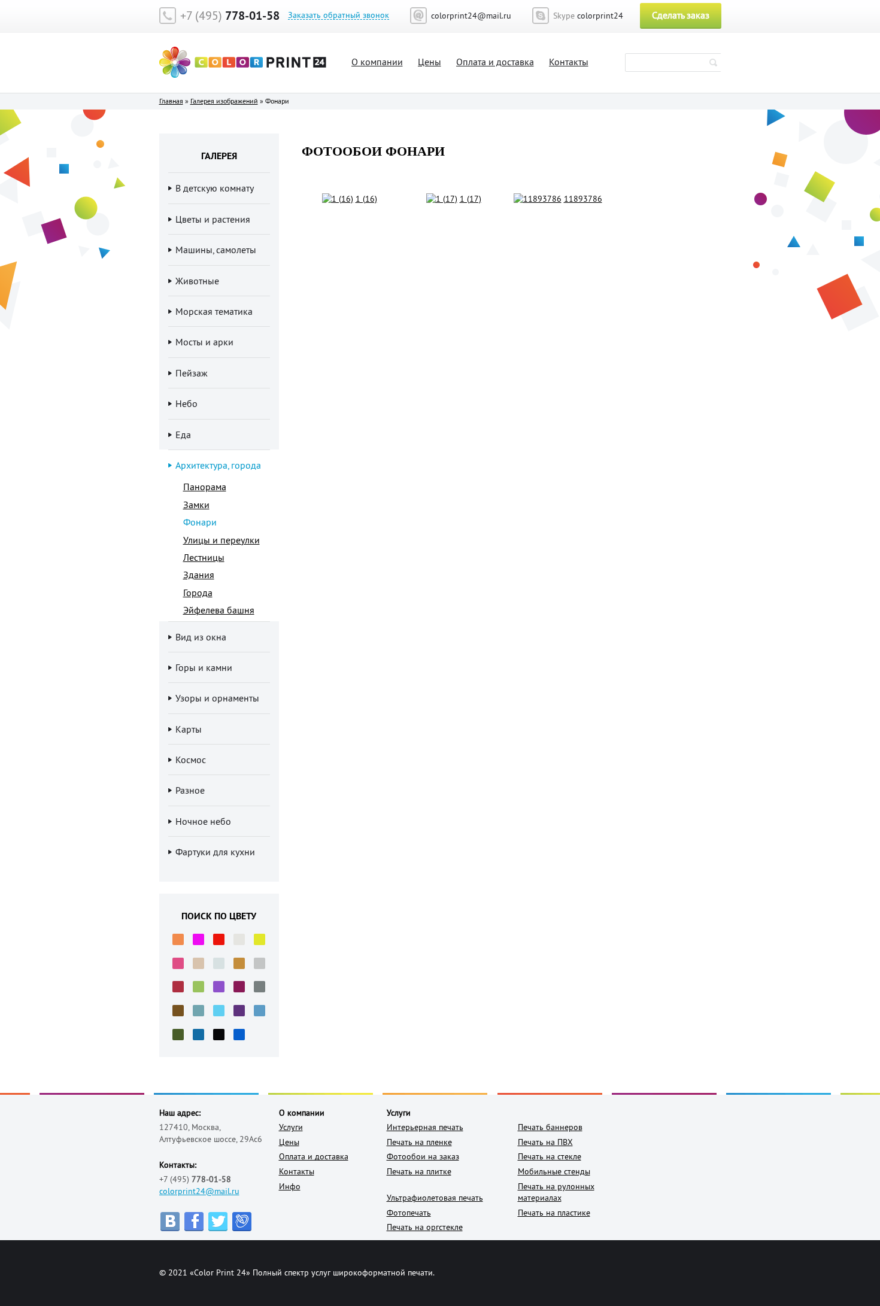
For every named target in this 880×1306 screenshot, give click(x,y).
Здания (198, 575)
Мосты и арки (204, 342)
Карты (188, 729)
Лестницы (203, 557)
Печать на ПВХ (545, 1142)
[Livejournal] (241, 1221)
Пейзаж (191, 373)
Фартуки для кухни (215, 852)
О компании (377, 62)
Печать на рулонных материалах (556, 1192)
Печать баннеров (550, 1127)
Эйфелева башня (218, 610)
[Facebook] (194, 1221)
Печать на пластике (554, 1212)
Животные (197, 281)
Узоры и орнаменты (217, 698)
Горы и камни (203, 667)
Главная (171, 100)
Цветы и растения (212, 219)
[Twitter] (217, 1221)
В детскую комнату (214, 188)
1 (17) (470, 198)
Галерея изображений (224, 100)
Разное (190, 790)
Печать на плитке (419, 1171)
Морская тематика (214, 311)
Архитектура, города (218, 465)
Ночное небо (203, 821)
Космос (190, 760)
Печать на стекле (549, 1156)
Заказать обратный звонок (338, 15)
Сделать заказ (680, 15)
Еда (183, 435)
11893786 (583, 198)
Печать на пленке (419, 1142)
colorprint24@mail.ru (199, 1191)
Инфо (290, 1186)
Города (198, 593)
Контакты (568, 62)
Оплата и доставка (495, 62)
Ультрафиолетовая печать (435, 1197)
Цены (429, 62)
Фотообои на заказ (423, 1156)
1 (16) (366, 198)
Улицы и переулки (221, 540)
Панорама (204, 487)
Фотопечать (409, 1212)
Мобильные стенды (554, 1171)
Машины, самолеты (215, 250)
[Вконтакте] (170, 1221)
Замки (196, 505)
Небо (186, 403)
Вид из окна (200, 637)
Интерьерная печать (425, 1127)
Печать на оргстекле (425, 1227)
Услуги (291, 1127)
